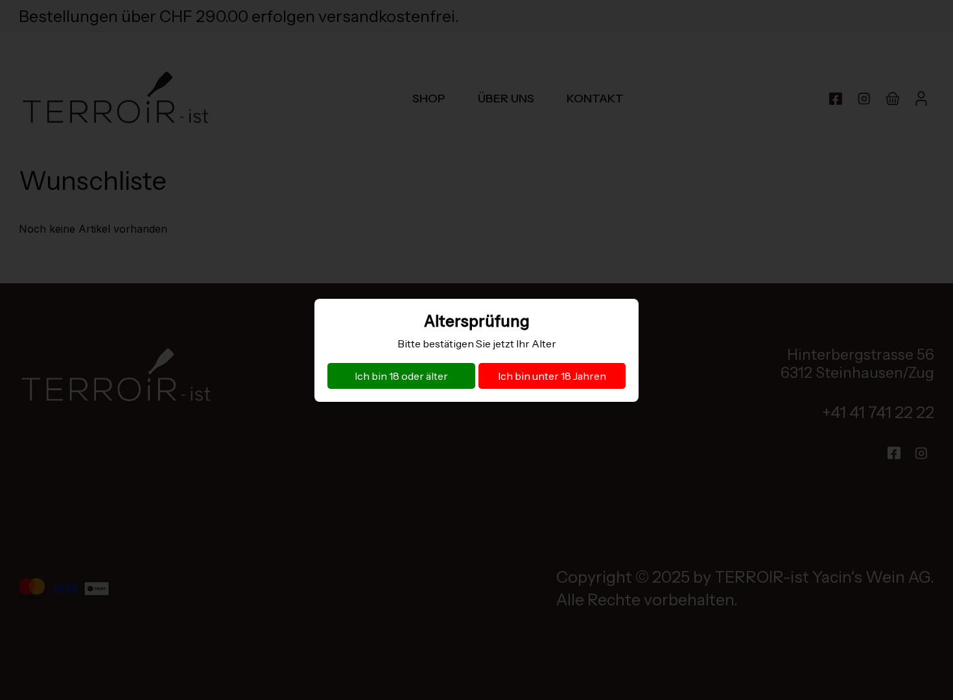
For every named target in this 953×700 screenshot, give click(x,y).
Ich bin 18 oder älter (401, 375)
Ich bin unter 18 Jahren (552, 375)
